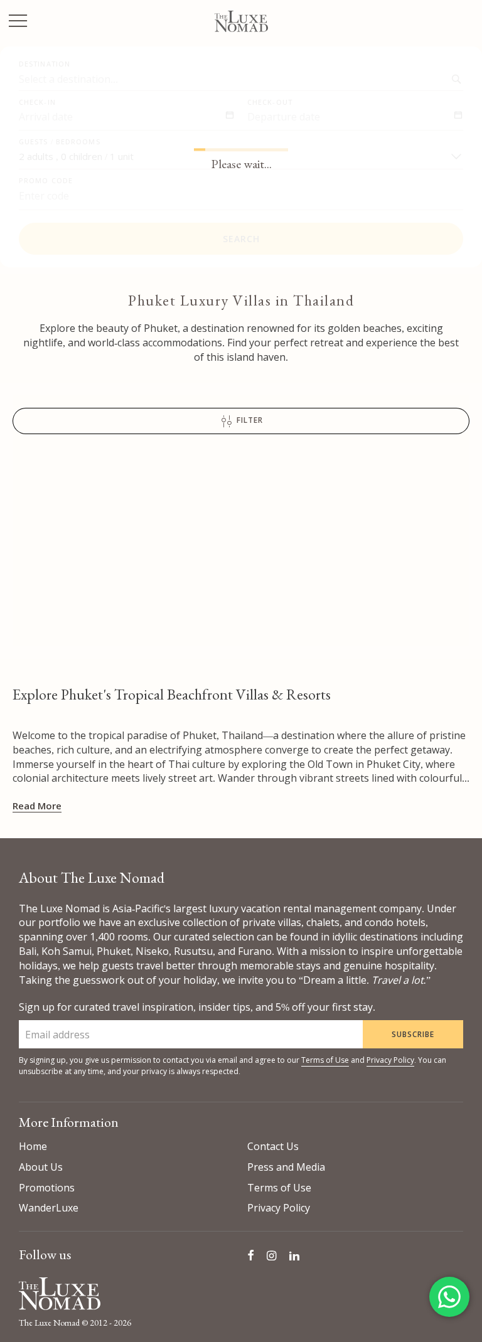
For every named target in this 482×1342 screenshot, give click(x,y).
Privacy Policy (390, 1060)
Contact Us (273, 1146)
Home (33, 1146)
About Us (41, 1167)
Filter (248, 420)
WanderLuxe (48, 1208)
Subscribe (413, 1034)
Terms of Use (325, 1060)
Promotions (47, 1188)
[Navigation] (18, 22)
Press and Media (286, 1167)
